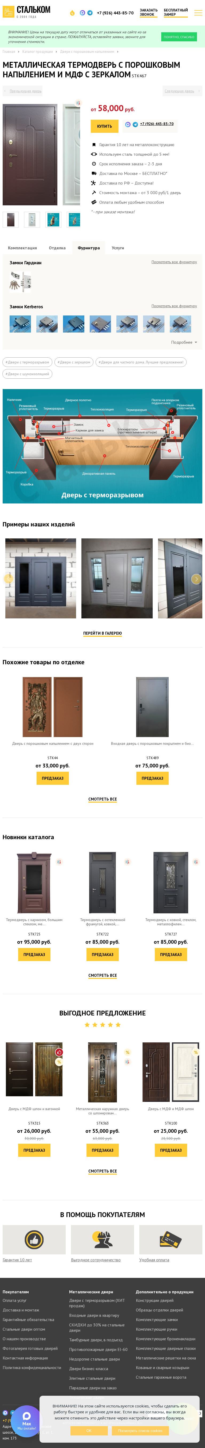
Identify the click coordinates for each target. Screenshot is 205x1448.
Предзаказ (53, 778)
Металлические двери (91, 1291)
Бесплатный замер (176, 12)
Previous (8, 578)
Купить (104, 126)
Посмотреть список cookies (140, 1431)
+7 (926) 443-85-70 (115, 12)
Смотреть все (102, 799)
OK (89, 1431)
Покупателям (16, 1291)
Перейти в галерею (102, 633)
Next (196, 578)
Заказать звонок (148, 12)
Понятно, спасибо (179, 37)
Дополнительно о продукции (165, 1291)
